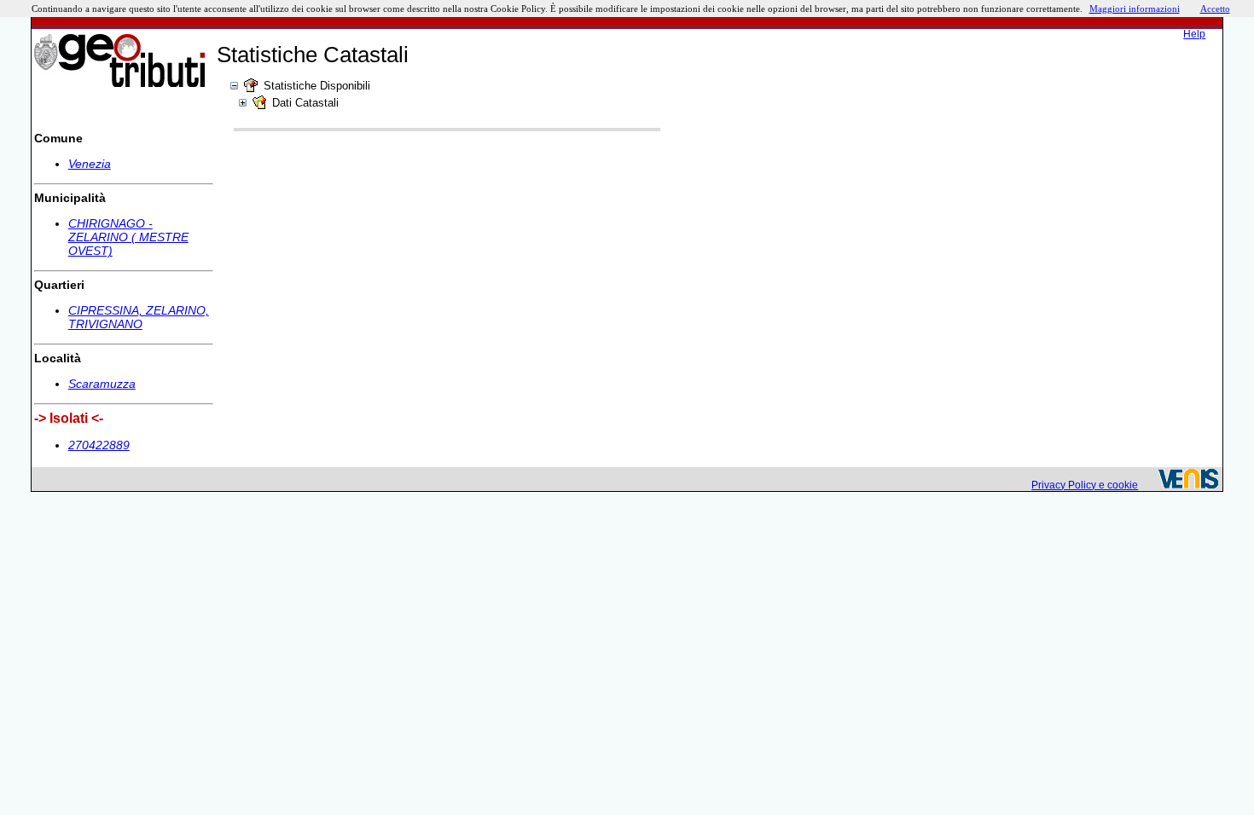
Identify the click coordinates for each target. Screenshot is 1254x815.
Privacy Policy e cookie (1084, 485)
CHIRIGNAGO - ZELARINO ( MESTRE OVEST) (128, 237)
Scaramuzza (102, 383)
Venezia (89, 164)
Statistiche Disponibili (317, 85)
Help (1194, 34)
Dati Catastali (305, 102)
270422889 (99, 445)
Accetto (1215, 8)
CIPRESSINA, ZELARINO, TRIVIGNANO (138, 317)
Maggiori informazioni (1134, 8)
